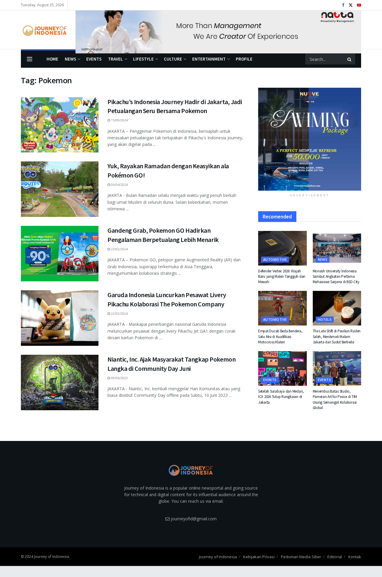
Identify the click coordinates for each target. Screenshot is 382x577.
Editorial (334, 556)
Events (93, 59)
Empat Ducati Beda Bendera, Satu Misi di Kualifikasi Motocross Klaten (280, 336)
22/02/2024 (119, 313)
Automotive (275, 259)
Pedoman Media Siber (301, 556)
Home (52, 59)
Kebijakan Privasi (259, 556)
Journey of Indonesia (218, 556)
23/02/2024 (119, 249)
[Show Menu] (29, 59)
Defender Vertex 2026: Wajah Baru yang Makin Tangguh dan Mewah (281, 276)
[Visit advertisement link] (218, 30)
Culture (173, 59)
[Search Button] (349, 59)
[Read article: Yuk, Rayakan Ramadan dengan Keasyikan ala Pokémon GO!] (59, 189)
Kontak (354, 556)
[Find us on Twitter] (351, 5)
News (70, 59)
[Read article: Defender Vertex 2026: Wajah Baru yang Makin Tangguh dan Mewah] (282, 248)
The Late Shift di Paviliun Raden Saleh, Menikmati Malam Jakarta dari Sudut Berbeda (337, 336)
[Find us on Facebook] (343, 5)
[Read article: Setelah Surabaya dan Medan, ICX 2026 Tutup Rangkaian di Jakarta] (282, 368)
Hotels (325, 319)
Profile (244, 59)
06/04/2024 (119, 184)
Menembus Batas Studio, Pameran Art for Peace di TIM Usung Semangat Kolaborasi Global (335, 399)
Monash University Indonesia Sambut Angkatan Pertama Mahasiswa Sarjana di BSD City (336, 276)
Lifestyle (143, 59)
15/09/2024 (119, 120)
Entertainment (209, 59)
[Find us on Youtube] (359, 5)
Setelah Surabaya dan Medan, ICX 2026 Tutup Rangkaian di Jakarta (281, 397)
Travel (115, 59)
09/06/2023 (119, 378)
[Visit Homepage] (44, 30)
